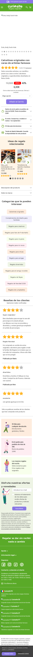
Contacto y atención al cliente (12, 570)
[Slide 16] (4, 54)
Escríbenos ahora (10, 583)
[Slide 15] (2, 54)
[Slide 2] (4, 51)
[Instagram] (10, 564)
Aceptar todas (8, 654)
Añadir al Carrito (16, 102)
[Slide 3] (6, 51)
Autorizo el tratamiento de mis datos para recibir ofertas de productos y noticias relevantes (23, 499)
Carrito (30, 7)
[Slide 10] (22, 51)
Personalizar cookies (23, 653)
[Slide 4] (8, 51)
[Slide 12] (26, 51)
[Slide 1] (2, 51)
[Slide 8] (17, 51)
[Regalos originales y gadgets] (15, 6)
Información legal (8, 555)
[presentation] (4, 162)
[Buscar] (27, 7)
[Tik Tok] (16, 564)
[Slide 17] (6, 54)
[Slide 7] (15, 51)
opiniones (28, 68)
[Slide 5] (11, 51)
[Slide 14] (30, 51)
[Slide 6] (13, 51)
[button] (10, 178)
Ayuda (3, 551)
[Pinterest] (22, 564)
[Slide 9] (19, 51)
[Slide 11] (24, 51)
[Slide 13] (28, 51)
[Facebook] (3, 564)
